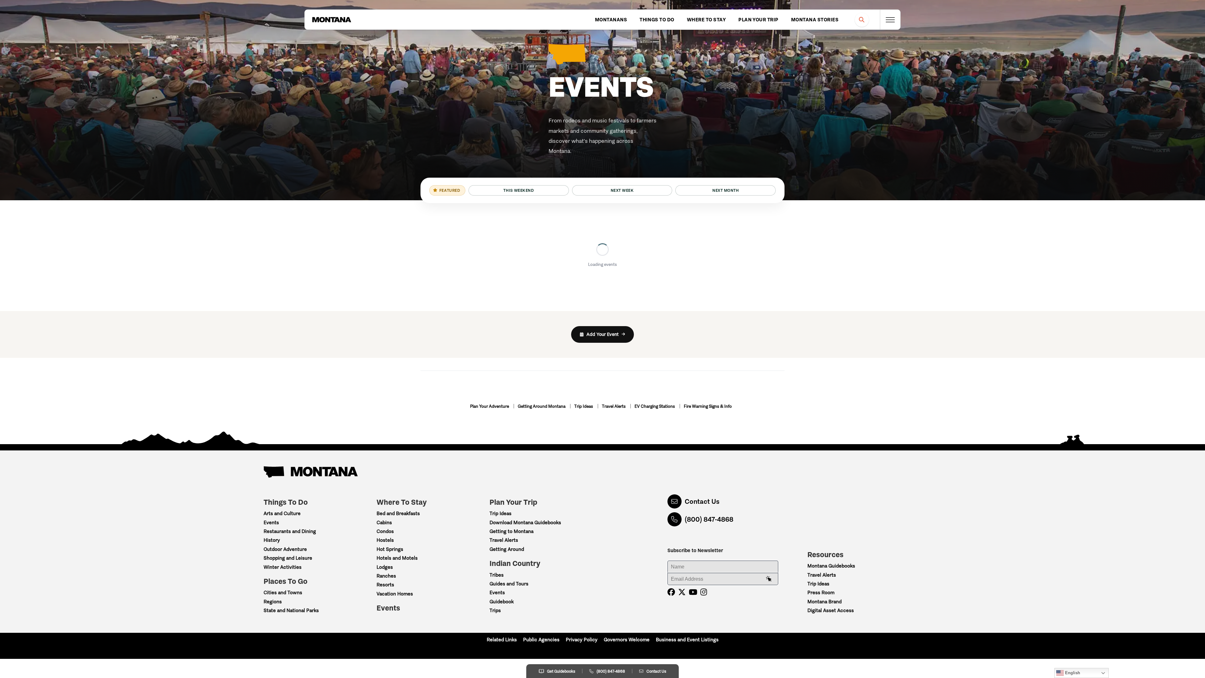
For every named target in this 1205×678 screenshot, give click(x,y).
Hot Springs (390, 549)
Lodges (385, 567)
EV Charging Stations (655, 406)
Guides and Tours (509, 584)
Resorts (385, 585)
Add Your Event (602, 334)
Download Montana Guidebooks (525, 522)
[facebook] (671, 592)
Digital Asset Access (830, 610)
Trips (495, 610)
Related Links (502, 640)
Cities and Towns (283, 592)
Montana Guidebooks (831, 566)
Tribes (497, 575)
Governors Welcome (627, 640)
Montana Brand (824, 602)
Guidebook (502, 602)
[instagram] (703, 592)
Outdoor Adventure (285, 549)
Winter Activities (283, 567)
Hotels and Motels (397, 558)
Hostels (385, 540)
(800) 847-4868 (709, 519)
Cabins (384, 522)
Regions (273, 602)
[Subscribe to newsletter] (768, 579)
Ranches (386, 576)
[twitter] (682, 592)
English (1072, 672)
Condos (385, 531)
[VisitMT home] (331, 20)
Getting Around (507, 549)
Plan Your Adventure (490, 406)
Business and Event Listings (687, 640)
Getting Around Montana (542, 406)
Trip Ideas (584, 406)
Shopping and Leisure (288, 558)
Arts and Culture (282, 513)
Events (271, 522)
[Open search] (862, 20)
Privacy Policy (581, 640)
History (272, 540)
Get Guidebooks (561, 671)
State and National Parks (291, 610)
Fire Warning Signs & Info (708, 406)
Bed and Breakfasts (398, 513)
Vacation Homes (395, 594)
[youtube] (693, 592)
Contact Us (702, 501)
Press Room (820, 592)
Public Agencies (541, 640)
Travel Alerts (614, 406)
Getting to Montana (511, 531)
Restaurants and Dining (290, 531)
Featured (449, 190)
